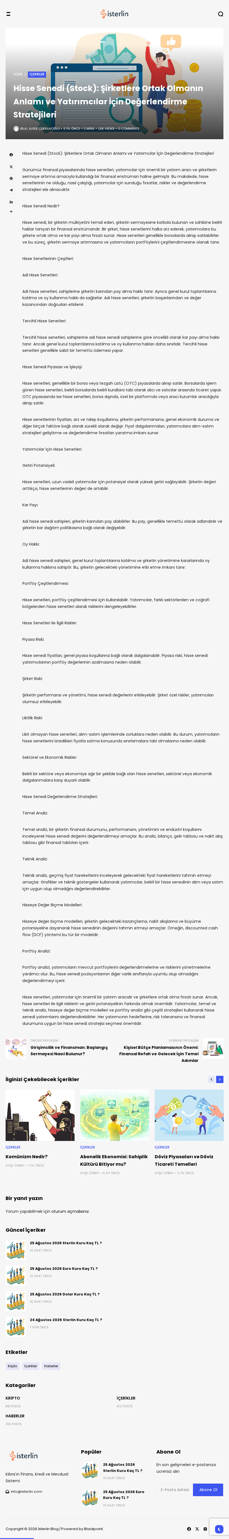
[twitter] (11, 166)
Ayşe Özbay (15, 1165)
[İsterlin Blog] (114, 14)
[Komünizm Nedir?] (40, 1115)
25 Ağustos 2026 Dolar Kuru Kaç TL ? (65, 1294)
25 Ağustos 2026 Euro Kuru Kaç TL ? (64, 1268)
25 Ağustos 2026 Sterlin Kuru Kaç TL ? (66, 1243)
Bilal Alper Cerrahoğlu (40, 128)
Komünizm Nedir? (26, 1156)
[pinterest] (11, 178)
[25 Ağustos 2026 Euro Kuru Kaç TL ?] (16, 1276)
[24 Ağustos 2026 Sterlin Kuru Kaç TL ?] (16, 1327)
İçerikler (37, 74)
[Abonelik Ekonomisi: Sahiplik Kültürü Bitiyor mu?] (114, 1115)
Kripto (13, 1398)
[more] (11, 211)
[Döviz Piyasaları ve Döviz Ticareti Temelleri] (189, 1115)
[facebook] (11, 154)
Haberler (15, 1416)
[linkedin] (11, 202)
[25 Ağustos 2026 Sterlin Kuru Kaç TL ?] (16, 1250)
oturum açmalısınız (70, 1211)
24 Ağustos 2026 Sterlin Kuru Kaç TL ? (66, 1319)
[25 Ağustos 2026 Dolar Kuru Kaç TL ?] (16, 1301)
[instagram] (205, 1529)
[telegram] (11, 190)
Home (18, 74)
